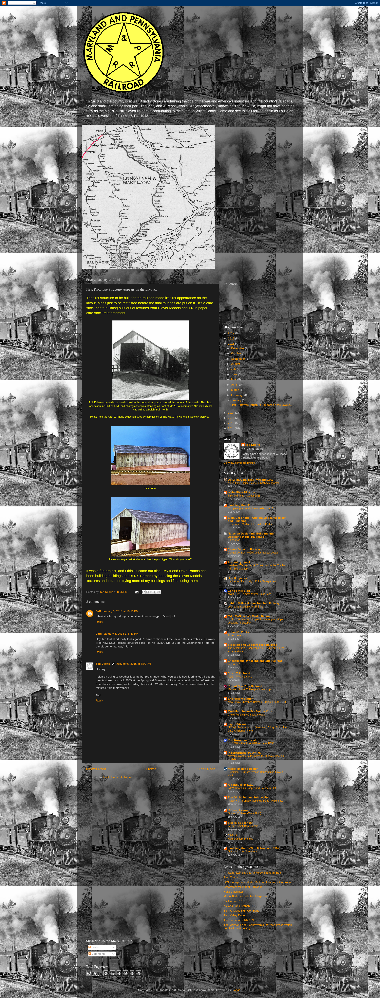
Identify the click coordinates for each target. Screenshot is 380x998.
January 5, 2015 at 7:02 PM (133, 663)
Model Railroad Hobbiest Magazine (246, 896)
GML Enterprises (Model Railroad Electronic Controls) (257, 882)
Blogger (236, 990)
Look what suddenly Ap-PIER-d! (246, 606)
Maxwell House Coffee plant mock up (249, 689)
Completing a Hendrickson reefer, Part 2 (251, 508)
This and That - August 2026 (244, 495)
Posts (95, 947)
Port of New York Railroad (245, 686)
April (234, 384)
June (234, 374)
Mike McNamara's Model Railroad (250, 616)
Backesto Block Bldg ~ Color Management (252, 581)
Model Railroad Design (243, 768)
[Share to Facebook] (155, 592)
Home (151, 769)
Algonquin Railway (240, 784)
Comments (98, 953)
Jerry (99, 633)
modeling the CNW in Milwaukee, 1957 (253, 848)
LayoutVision (237, 724)
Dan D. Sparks (237, 578)
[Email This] (144, 592)
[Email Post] (136, 591)
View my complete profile (239, 462)
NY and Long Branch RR (239, 905)
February (237, 395)
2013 (231, 417)
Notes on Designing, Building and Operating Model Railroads (251, 535)
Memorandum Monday (240, 838)
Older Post (206, 769)
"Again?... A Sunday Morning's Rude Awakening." (256, 800)
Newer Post (96, 769)
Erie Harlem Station (241, 698)
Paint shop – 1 (236, 539)
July (234, 369)
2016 (231, 338)
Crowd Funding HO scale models (246, 714)
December (238, 348)
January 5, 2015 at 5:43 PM (121, 633)
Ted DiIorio (103, 663)
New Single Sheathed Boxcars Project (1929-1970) (257, 701)
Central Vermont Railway (244, 549)
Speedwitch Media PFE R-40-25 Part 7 (250, 524)
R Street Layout (238, 810)
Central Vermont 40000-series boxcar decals (253, 552)
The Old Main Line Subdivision (249, 797)
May (234, 379)
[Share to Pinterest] (159, 592)
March (235, 389)
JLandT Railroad (239, 673)
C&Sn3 (232, 835)
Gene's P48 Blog (239, 590)
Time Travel (234, 635)
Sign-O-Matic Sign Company (241, 910)
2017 (231, 333)
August (236, 363)
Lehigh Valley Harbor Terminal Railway (253, 603)
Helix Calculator (233, 891)
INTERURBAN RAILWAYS (244, 752)
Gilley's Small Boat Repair (243, 826)
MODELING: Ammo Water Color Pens (249, 593)
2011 (231, 428)
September (238, 358)
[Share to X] (151, 592)
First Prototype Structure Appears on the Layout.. (261, 404)
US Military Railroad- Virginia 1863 (251, 479)
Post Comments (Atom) (118, 777)
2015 (231, 343)
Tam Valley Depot (235, 915)
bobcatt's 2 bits (238, 632)
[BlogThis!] (147, 592)
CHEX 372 (234, 663)
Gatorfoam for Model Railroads (243, 886)
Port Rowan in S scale (242, 740)
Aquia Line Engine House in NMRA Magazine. (254, 482)
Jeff (98, 611)
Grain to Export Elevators (242, 851)
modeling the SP (239, 505)
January (236, 400)
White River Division (241, 492)
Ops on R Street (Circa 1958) (244, 813)
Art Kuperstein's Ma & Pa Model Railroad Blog (252, 872)
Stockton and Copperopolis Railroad (252, 644)
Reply (99, 621)
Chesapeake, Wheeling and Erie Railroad (255, 660)
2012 (231, 423)
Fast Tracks (231, 877)
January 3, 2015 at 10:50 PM (120, 611)
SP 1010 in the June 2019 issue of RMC (251, 743)
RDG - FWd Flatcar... (240, 676)
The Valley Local (239, 562)
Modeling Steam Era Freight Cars (250, 711)
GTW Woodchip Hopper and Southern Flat (252, 788)
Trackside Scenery (240, 822)
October (236, 353)
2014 (231, 412)
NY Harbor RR (233, 901)
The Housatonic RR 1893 (239, 920)
